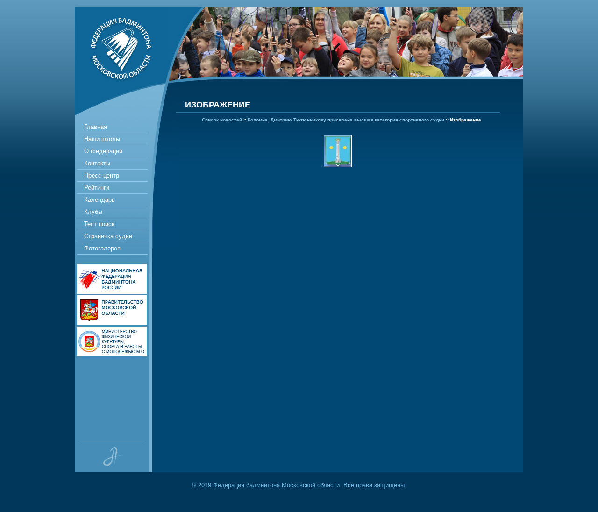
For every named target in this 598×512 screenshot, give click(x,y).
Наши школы (102, 138)
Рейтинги (96, 187)
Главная (95, 126)
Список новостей (222, 119)
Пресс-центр (101, 175)
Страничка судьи (108, 236)
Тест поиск (99, 224)
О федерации (103, 151)
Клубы (93, 211)
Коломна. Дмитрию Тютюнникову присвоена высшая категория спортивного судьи (346, 119)
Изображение (465, 119)
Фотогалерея (102, 248)
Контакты (97, 163)
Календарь (99, 199)
